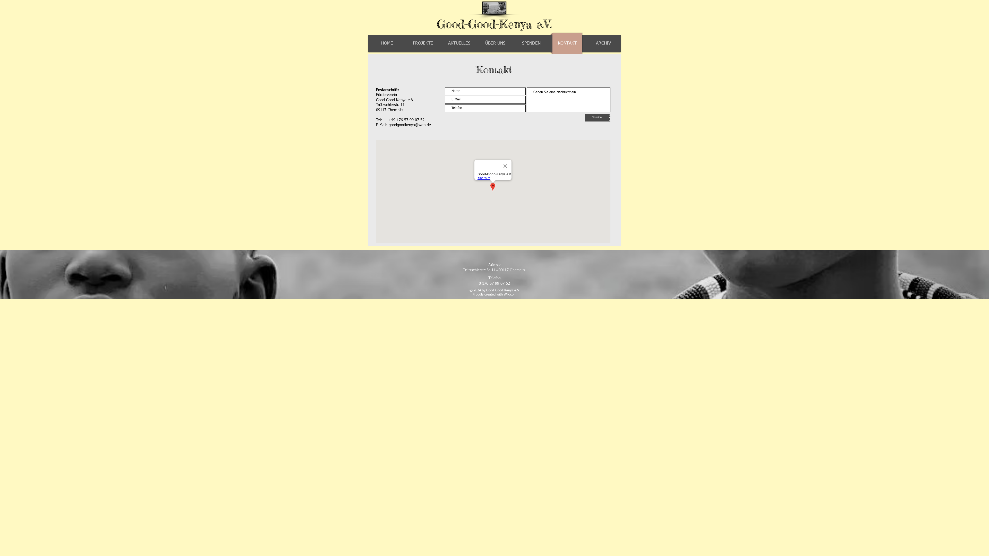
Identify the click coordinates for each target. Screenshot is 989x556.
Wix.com (510, 294)
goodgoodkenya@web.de (410, 125)
